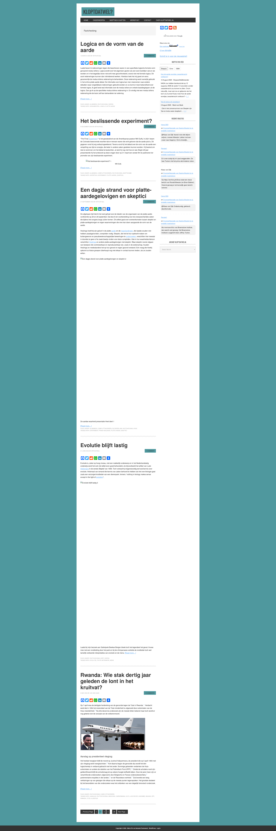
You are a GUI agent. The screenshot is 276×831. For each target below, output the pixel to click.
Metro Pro (130, 828)
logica (102, 106)
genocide (111, 796)
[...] (187, 96)
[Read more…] (86, 99)
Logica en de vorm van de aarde (112, 47)
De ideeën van (117, 428)
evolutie (93, 660)
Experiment (93, 138)
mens (112, 660)
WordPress (152, 828)
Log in (158, 828)
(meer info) (182, 46)
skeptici (124, 430)
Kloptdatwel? (98, 11)
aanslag (93, 796)
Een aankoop (164, 46)
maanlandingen (127, 231)
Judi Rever (134, 796)
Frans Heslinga (104, 430)
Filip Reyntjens (102, 796)
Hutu (127, 796)
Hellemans (84, 468)
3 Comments (150, 56)
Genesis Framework (142, 828)
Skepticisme (127, 173)
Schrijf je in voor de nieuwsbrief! (173, 56)
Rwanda (83, 798)
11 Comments (149, 202)
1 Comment (150, 451)
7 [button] (132, 777)
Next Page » (122, 812)
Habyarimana (120, 796)
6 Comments (150, 126)
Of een (165, 50)
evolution (99, 477)
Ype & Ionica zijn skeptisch (170, 102)
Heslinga (92, 242)
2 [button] (95, 710)
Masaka (148, 796)
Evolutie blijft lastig (104, 445)
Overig (110, 104)
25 (114, 812)
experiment (102, 175)
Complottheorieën (105, 173)
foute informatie (103, 660)
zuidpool (120, 175)
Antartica (93, 175)
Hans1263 (164, 124)
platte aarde (110, 106)
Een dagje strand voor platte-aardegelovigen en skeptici (115, 193)
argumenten (94, 106)
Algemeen (93, 104)
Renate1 (164, 148)
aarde (113, 231)
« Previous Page (87, 812)
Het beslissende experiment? (116, 120)
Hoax (135, 428)
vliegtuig (94, 798)
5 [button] (146, 774)
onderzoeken (131, 236)
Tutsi (88, 798)
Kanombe (142, 796)
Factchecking (103, 104)
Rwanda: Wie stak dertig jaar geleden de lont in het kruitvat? (115, 681)
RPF (153, 796)
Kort (102, 658)
